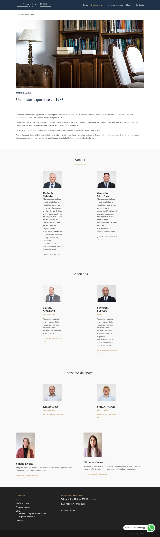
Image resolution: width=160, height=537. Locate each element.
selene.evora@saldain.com (27, 475)
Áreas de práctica (115, 5)
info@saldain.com (68, 510)
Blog (128, 5)
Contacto (140, 5)
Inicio (85, 5)
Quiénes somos (97, 5)
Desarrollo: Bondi (137, 533)
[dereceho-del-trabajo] (80, 87)
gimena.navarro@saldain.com (95, 474)
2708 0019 (69, 504)
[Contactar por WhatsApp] (151, 528)
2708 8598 (80, 504)
